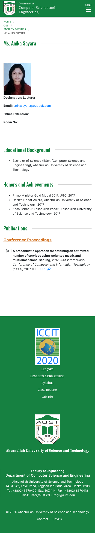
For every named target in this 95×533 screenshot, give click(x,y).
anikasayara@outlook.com (32, 105)
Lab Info (47, 396)
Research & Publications (47, 376)
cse (6, 25)
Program (47, 369)
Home (7, 21)
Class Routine (47, 390)
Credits (57, 519)
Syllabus (47, 383)
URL (43, 269)
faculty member (14, 29)
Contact (42, 519)
